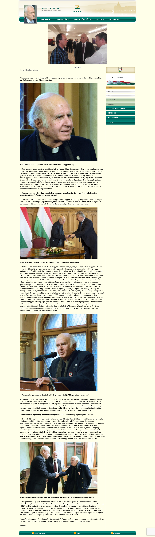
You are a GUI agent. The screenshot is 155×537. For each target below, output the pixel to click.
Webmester (116, 533)
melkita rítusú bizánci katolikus (35, 295)
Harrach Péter (51, 9)
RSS (78, 533)
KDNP (36, 533)
